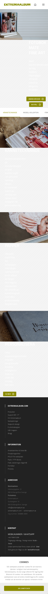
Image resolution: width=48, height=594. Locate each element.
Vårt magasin (12, 430)
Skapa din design (14, 424)
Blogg (10, 433)
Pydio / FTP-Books (14, 460)
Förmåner (11, 466)
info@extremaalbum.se (16, 507)
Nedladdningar (13, 421)
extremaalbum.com (15, 511)
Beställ (34, 104)
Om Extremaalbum (14, 418)
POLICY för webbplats (15, 456)
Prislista (10, 469)
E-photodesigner (14, 427)
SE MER (8, 394)
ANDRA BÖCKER (34, 99)
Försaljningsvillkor (14, 453)
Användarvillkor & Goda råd (17, 450)
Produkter (11, 412)
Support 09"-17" (13, 415)
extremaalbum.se (30, 511)
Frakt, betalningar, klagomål (17, 463)
